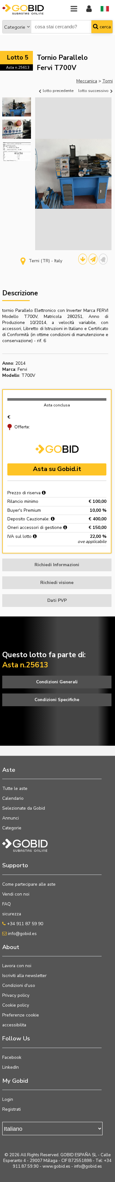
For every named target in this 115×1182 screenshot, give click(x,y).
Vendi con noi (15, 894)
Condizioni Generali (57, 682)
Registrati (11, 1109)
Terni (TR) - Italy (45, 261)
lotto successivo (94, 90)
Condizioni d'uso (18, 985)
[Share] (92, 259)
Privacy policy (15, 995)
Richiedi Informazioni (56, 565)
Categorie (14, 27)
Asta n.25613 (17, 67)
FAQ (6, 904)
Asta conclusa (57, 405)
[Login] (89, 9)
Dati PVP (57, 600)
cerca (104, 27)
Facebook (11, 1057)
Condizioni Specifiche (56, 700)
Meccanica (86, 81)
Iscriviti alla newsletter (24, 976)
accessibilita (14, 1025)
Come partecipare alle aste (29, 884)
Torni (107, 81)
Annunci (10, 818)
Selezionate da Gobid (23, 808)
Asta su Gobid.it (57, 469)
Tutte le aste (14, 788)
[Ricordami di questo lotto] (103, 259)
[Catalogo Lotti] (82, 259)
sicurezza (11, 914)
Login (7, 1099)
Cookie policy (15, 1005)
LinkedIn (10, 1067)
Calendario (13, 798)
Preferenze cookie (20, 1015)
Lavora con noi (16, 966)
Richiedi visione (56, 583)
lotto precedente (57, 90)
